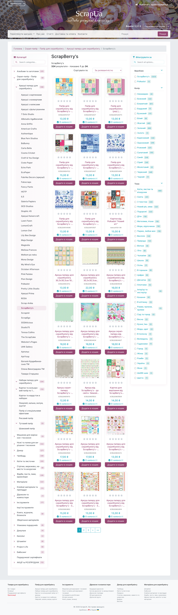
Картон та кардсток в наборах (45, 597)
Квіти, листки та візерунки (145, 190)
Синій (140, 157)
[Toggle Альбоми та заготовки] (14, 71)
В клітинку (142, 302)
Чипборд (120, 589)
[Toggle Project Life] (14, 546)
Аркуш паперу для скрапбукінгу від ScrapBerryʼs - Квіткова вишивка (90, 447)
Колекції (11, 591)
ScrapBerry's (143, 76)
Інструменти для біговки (70, 595)
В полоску (142, 334)
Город (140, 348)
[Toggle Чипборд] (14, 455)
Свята (140, 197)
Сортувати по (81, 70)
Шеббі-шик (142, 373)
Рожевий (141, 147)
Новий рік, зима (144, 206)
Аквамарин (142, 94)
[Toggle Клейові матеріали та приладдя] (14, 488)
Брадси (119, 599)
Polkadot (141, 81)
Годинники (142, 344)
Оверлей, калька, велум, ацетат (46, 599)
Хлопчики (142, 285)
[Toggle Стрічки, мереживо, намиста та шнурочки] (14, 467)
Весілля (141, 236)
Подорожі (142, 211)
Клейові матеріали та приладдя (155, 593)
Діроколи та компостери (100, 585)
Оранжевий (143, 143)
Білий (140, 118)
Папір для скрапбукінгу (45, 585)
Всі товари (11, 589)
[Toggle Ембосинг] (14, 552)
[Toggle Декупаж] (14, 530)
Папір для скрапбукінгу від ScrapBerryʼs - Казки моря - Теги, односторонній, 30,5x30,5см (64, 109)
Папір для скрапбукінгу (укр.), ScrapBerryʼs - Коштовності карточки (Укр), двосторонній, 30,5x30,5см (116, 109)
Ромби (140, 358)
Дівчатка (141, 280)
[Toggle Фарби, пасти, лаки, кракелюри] (14, 475)
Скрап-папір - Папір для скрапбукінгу (44, 48)
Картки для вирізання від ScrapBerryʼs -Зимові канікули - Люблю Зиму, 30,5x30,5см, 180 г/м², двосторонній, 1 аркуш (116, 390)
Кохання (141, 297)
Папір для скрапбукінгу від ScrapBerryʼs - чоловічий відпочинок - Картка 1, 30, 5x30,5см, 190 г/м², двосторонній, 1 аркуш (90, 221)
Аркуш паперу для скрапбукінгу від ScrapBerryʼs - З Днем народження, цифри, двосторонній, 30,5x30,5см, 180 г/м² (64, 503)
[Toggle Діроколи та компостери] (14, 496)
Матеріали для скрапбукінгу (156, 585)
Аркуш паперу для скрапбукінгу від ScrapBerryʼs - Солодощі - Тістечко (115, 447)
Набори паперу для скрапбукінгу (46, 591)
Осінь (140, 265)
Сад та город (143, 314)
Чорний (141, 177)
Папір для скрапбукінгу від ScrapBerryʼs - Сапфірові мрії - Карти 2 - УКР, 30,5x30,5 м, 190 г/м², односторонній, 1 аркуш (64, 221)
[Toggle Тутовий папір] (16, 423)
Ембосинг (147, 591)
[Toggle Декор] (14, 450)
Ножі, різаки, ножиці (69, 599)
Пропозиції (12, 595)
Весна (140, 319)
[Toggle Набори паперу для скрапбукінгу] (16, 381)
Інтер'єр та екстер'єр (142, 291)
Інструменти (67, 585)
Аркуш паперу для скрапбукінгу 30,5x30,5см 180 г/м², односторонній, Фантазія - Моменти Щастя (64, 278)
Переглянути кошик (155, 26)
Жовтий (141, 123)
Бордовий (142, 108)
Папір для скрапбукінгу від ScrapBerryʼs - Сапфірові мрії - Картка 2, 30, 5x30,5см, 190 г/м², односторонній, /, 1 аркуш (116, 165)
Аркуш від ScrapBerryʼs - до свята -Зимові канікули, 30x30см (90, 390)
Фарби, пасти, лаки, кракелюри (155, 595)
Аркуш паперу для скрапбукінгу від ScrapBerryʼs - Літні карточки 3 (64, 447)
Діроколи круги (95, 597)
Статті (50, 34)
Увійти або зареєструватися (153, 4)
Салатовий (142, 152)
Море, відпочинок (146, 226)
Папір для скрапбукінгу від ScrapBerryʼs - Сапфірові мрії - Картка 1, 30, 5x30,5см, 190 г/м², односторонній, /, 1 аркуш (90, 165)
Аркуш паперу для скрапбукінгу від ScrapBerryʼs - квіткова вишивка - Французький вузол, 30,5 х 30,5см (90, 334)
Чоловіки (141, 255)
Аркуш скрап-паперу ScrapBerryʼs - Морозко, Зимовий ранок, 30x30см (64, 390)
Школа (140, 260)
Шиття (140, 378)
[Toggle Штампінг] (14, 541)
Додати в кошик (64, 126)
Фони (139, 368)
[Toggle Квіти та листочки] (14, 461)
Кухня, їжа (142, 324)
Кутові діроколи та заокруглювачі (102, 591)
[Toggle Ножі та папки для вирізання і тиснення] (14, 443)
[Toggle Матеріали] (14, 481)
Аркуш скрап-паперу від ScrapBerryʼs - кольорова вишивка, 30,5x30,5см (116, 334)
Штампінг (147, 589)
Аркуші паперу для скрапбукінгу (83, 48)
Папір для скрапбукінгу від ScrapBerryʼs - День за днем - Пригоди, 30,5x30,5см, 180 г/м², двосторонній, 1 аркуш (64, 165)
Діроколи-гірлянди (96, 593)
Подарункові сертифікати (17, 593)
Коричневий (143, 138)
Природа (141, 241)
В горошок (142, 270)
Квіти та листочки (123, 591)
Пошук (162, 34)
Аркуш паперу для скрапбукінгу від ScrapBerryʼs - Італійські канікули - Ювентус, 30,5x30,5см (115, 278)
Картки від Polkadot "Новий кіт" (115, 221)
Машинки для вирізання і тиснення (74, 589)
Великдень (142, 339)
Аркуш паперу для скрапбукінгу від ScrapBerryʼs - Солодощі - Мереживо (64, 334)
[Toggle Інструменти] (14, 502)
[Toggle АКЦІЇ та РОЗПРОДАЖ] (14, 562)
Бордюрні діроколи (96, 589)
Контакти (82, 34)
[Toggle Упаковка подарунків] (14, 525)
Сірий (140, 162)
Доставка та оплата (65, 34)
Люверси (120, 593)
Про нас (40, 34)
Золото (140, 133)
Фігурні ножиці (67, 597)
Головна (18, 48)
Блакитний (142, 103)
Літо (139, 250)
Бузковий (141, 113)
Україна (141, 363)
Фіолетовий (143, 167)
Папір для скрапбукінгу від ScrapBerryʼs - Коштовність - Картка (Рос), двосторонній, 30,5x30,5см (90, 109)
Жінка (140, 353)
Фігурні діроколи (96, 595)
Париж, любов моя (146, 231)
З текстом (142, 202)
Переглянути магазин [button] (21, 34)
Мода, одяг (142, 329)
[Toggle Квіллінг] (14, 536)
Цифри (140, 275)
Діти (139, 216)
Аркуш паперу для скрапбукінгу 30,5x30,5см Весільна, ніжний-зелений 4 (90, 278)
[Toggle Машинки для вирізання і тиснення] (14, 436)
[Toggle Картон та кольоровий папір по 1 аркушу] (16, 389)
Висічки (119, 601)
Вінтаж (140, 246)
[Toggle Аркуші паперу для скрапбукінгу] (16, 87)
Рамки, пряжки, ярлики (144, 308)
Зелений (141, 128)
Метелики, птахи (145, 221)
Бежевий (141, 98)
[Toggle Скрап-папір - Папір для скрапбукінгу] (14, 77)
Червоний (142, 172)
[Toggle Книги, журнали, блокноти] (14, 513)
